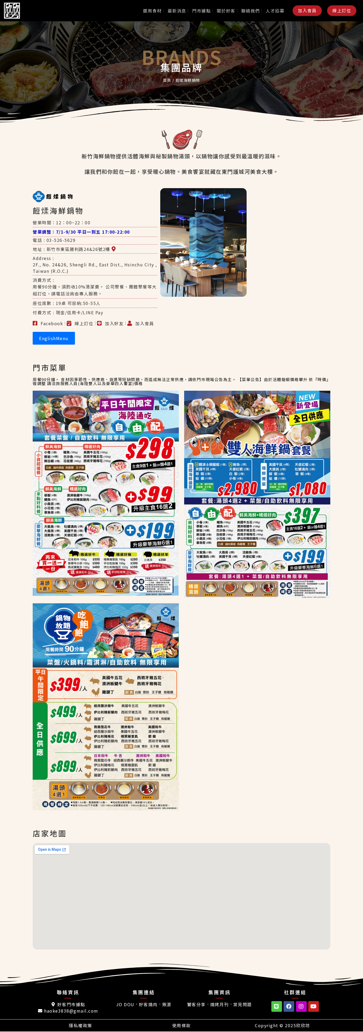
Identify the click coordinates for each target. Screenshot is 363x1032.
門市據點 (201, 10)
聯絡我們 (250, 10)
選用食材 (152, 10)
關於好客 (226, 10)
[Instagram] (301, 1006)
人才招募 (275, 10)
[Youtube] (313, 1006)
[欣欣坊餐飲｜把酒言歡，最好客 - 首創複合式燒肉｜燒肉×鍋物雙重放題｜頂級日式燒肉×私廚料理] (17, 10)
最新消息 (177, 10)
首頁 (167, 80)
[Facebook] (289, 1006)
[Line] (276, 1006)
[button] (307, 10)
